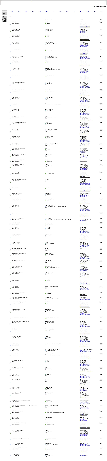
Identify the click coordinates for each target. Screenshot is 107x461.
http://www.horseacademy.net (85, 357)
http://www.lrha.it (83, 32)
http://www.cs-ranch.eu (84, 246)
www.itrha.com (82, 152)
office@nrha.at (82, 78)
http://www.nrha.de (83, 415)
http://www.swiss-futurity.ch (85, 377)
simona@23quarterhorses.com (85, 190)
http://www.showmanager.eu (85, 27)
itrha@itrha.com (83, 151)
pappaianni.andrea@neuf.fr (85, 26)
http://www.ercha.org (83, 161)
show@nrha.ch (82, 156)
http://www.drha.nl (83, 54)
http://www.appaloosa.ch (84, 215)
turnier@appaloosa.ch (84, 214)
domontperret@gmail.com (84, 57)
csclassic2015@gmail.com (84, 245)
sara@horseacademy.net (84, 45)
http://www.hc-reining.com (84, 276)
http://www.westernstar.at (84, 133)
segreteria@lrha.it (83, 31)
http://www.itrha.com (83, 220)
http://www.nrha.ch (83, 46)
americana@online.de (84, 350)
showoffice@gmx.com (84, 100)
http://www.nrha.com (83, 223)
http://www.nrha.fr (83, 196)
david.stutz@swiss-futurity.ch (85, 376)
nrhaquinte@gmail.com (84, 105)
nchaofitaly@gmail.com (84, 444)
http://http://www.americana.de (85, 351)
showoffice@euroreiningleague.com (86, 119)
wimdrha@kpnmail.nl (84, 53)
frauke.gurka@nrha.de (84, 414)
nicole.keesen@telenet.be (84, 39)
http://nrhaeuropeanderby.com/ (85, 371)
